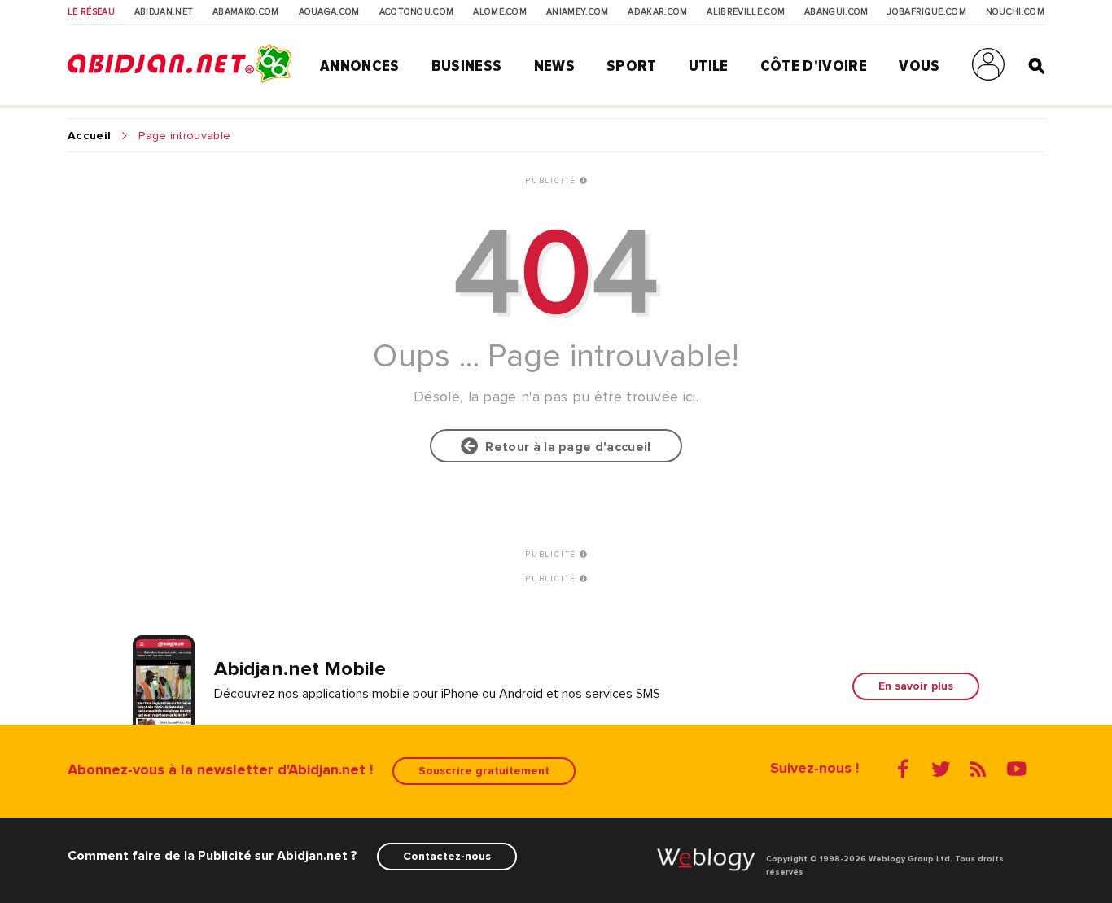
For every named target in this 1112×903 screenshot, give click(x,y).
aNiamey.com (577, 12)
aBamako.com (245, 12)
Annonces (360, 66)
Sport (631, 66)
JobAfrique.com (926, 12)
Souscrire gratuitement (483, 771)
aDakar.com (657, 12)
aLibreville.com (746, 12)
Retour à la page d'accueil (565, 447)
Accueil (89, 136)
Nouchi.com (1015, 12)
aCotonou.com (416, 12)
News (554, 66)
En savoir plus (915, 686)
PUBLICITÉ (552, 181)
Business (466, 66)
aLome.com (500, 12)
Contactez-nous (447, 856)
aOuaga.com (329, 12)
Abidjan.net (164, 12)
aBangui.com (836, 12)
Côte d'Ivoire (813, 66)
